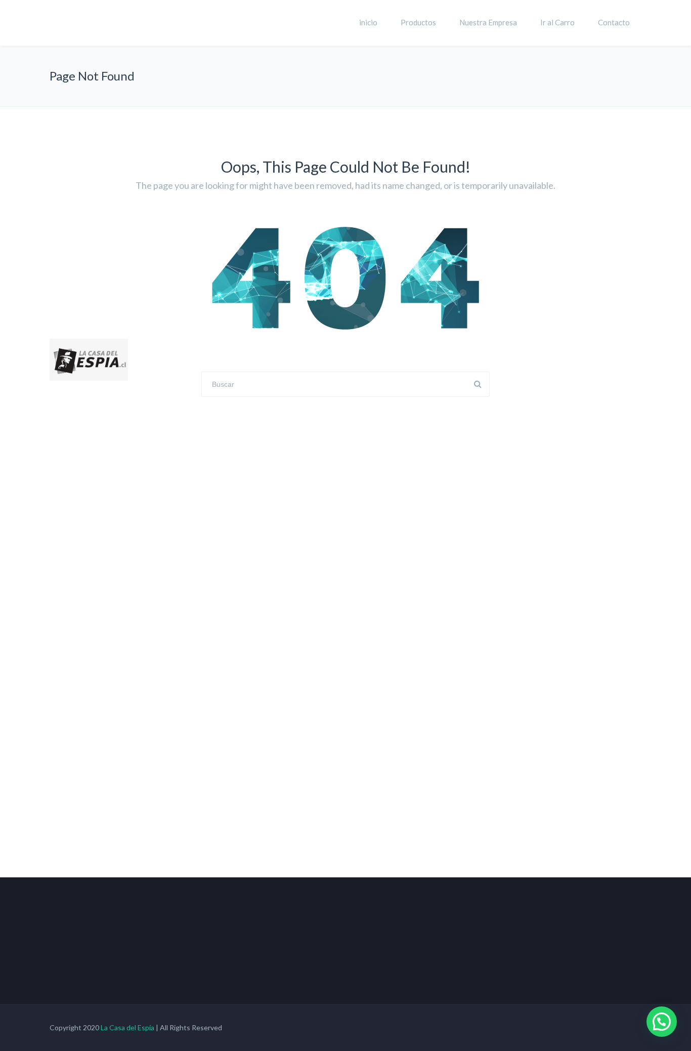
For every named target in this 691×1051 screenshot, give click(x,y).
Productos (418, 22)
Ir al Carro (557, 22)
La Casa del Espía (127, 1027)
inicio (368, 22)
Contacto (614, 22)
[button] (661, 1021)
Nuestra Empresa (488, 22)
